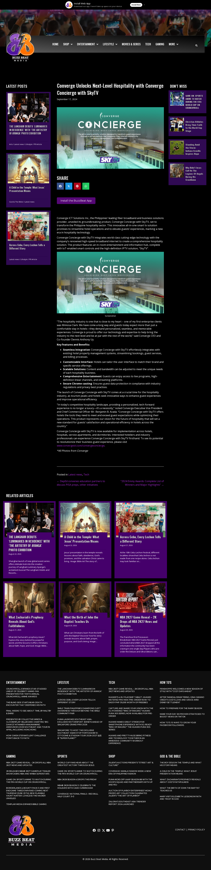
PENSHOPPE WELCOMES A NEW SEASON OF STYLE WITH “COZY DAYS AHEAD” (181, 690)
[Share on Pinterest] (77, 186)
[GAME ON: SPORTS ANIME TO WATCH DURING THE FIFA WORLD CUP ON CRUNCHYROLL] (187, 101)
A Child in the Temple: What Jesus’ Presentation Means (178, 772)
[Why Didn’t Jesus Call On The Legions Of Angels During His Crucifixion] (187, 173)
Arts (11, 144)
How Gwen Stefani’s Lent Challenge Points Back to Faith (26, 736)
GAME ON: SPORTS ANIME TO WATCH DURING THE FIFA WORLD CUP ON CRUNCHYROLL (28, 780)
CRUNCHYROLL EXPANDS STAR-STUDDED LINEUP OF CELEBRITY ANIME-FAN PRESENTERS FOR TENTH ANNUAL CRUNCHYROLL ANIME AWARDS (26, 693)
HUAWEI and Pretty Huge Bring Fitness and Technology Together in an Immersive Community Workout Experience (130, 739)
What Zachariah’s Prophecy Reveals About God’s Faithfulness (180, 780)
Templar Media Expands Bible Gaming (26, 804)
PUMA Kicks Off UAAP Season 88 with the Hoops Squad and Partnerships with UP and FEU (131, 782)
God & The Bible (16, 201)
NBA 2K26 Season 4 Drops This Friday (77, 779)
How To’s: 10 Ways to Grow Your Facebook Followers (178, 723)
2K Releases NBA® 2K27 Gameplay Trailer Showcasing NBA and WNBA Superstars (28, 772)
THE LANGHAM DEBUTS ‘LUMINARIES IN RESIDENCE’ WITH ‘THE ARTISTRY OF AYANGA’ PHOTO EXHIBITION (79, 691)
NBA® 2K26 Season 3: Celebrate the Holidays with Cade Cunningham (76, 786)
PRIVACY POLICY (196, 829)
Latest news (19, 144)
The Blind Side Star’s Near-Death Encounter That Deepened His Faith (26, 703)
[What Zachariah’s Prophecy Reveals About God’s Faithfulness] (29, 619)
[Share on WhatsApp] (85, 186)
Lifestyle (28, 144)
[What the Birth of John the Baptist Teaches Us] (85, 619)
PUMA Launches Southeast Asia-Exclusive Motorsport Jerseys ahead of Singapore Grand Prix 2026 (79, 722)
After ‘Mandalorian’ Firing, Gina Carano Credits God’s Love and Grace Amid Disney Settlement (182, 700)
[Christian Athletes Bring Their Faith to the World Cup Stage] (187, 126)
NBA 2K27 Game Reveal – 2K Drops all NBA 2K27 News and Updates (131, 690)
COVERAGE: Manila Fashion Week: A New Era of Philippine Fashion (130, 772)
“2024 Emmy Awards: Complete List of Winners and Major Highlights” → (142, 482)
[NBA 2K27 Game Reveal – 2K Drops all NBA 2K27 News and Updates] (140, 619)
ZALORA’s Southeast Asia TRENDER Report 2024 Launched (127, 802)
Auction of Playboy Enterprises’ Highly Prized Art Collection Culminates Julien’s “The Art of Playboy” (130, 793)
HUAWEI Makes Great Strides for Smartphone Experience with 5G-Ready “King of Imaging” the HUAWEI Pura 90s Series (130, 726)
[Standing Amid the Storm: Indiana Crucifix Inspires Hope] (187, 149)
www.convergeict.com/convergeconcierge (81, 445)
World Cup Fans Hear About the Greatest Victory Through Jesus (75, 763)
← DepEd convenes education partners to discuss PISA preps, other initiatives (81, 482)
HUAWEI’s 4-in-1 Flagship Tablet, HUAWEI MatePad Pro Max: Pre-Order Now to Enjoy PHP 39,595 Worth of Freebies (130, 700)
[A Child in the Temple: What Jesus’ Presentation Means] (28, 180)
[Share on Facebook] (60, 186)
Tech (86, 474)
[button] (94, 830)
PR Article (38, 144)
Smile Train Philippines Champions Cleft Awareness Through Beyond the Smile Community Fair (79, 711)
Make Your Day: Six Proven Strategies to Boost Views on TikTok (182, 715)
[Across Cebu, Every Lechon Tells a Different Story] (28, 237)
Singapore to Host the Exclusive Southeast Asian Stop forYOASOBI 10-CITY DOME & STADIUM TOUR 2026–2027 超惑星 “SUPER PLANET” (79, 734)
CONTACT (180, 829)
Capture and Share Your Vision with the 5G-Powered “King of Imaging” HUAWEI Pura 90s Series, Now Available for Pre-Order (131, 712)
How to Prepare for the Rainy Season (181, 708)
